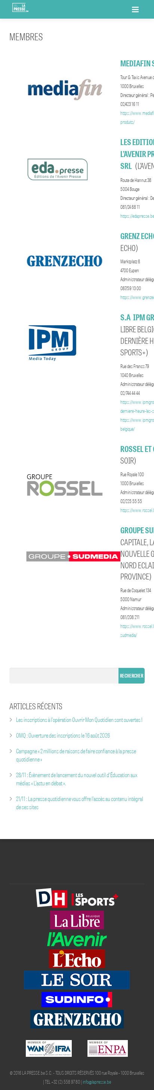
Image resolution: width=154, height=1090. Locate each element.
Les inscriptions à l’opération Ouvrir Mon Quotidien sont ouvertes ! (79, 719)
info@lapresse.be (97, 1082)
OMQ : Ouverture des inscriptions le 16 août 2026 (63, 735)
